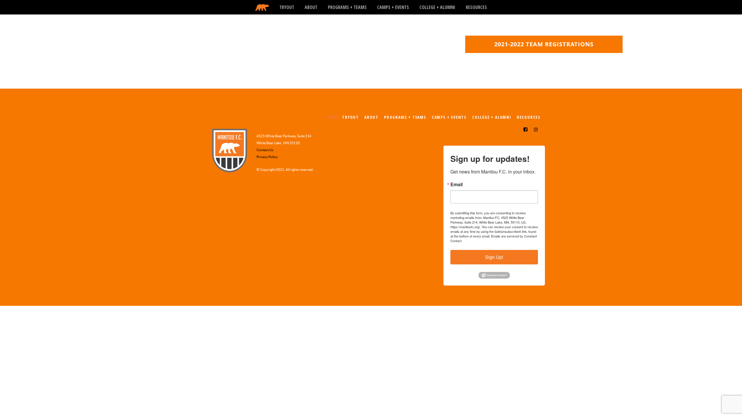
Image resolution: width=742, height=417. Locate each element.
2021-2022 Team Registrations (544, 44)
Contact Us (265, 150)
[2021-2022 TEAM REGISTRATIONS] (544, 51)
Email (456, 184)
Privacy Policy (267, 157)
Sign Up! (494, 257)
